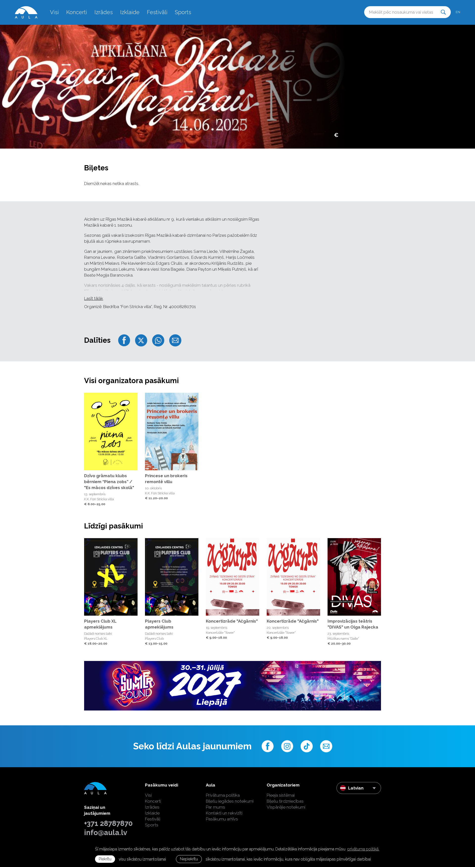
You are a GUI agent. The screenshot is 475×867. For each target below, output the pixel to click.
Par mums (215, 807)
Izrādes (104, 12)
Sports (183, 12)
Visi (54, 12)
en (458, 12)
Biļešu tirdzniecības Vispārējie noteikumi (286, 804)
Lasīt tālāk (93, 298)
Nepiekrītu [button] (189, 859)
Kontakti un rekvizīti (224, 813)
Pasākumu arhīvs (222, 818)
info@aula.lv (105, 832)
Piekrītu (105, 859)
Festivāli (157, 12)
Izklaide (130, 12)
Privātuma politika (223, 795)
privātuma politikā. (363, 849)
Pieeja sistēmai (281, 795)
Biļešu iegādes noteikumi (230, 801)
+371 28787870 (108, 823)
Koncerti (76, 12)
